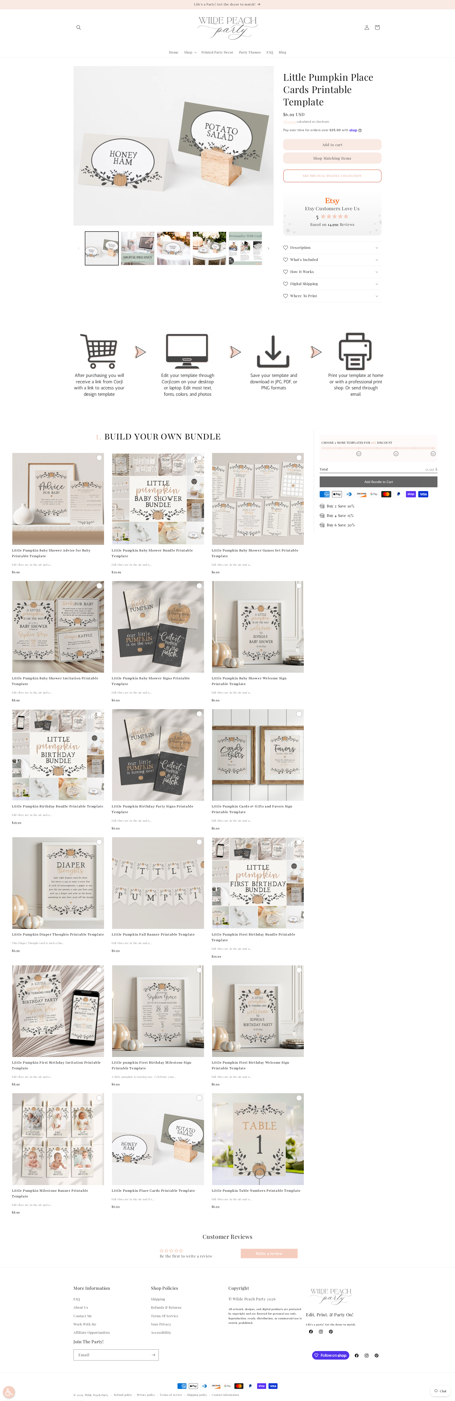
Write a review (269, 1253)
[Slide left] (78, 248)
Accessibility (161, 1332)
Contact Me (82, 1316)
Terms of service (171, 1395)
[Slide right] (268, 248)
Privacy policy (146, 1395)
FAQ (76, 1299)
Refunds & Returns (166, 1307)
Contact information (225, 1395)
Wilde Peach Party (97, 1395)
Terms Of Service (164, 1316)
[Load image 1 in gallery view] (101, 248)
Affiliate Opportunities (91, 1332)
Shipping (289, 121)
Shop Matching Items (332, 158)
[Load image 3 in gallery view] (173, 248)
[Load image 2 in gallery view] (137, 248)
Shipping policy (197, 1395)
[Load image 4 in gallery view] (209, 248)
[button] (78, 27)
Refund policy (123, 1395)
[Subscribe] (153, 1355)
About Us (80, 1307)
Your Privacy (161, 1324)
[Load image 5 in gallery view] (245, 248)
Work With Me (84, 1324)
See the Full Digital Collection (332, 176)
